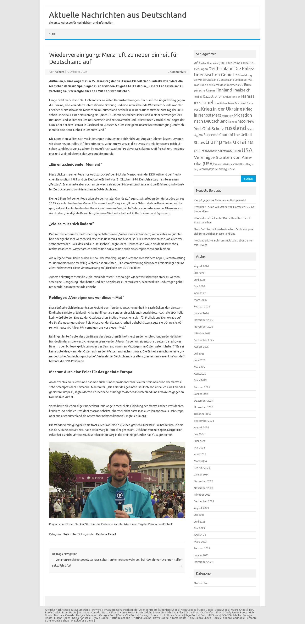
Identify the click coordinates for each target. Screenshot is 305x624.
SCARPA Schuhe (231, 615)
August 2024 (201, 427)
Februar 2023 (202, 548)
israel (207, 102)
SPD (201, 135)
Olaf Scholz (213, 128)
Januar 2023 (201, 555)
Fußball (198, 96)
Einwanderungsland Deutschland (214, 79)
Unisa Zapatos (81, 617)
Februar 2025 (202, 387)
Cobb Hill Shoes (210, 615)
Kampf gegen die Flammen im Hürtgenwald (220, 200)
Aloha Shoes (152, 612)
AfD (197, 63)
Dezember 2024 (203, 400)
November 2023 (203, 487)
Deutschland (221, 68)
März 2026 (200, 299)
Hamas (247, 96)
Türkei (227, 143)
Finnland (224, 90)
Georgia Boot (107, 615)
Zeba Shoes (192, 612)
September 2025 (204, 340)
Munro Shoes (239, 609)
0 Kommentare (177, 71)
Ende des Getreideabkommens (219, 85)
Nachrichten (70, 534)
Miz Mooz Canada (89, 612)
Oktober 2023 (202, 494)
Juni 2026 (199, 279)
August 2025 (201, 346)
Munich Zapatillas (172, 612)
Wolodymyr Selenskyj (213, 169)
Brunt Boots (69, 612)
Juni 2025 (199, 360)
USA (247, 150)
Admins (60, 71)
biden (203, 63)
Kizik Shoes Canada (172, 615)
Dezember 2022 (203, 561)
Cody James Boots (236, 612)
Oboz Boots (205, 609)
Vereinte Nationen (224, 164)
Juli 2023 (199, 514)
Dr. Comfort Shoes (211, 612)
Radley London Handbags (228, 617)
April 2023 (200, 534)
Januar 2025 (201, 393)
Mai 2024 (199, 447)
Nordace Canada (64, 615)
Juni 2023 (199, 521)
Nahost (232, 121)
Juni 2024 (199, 440)
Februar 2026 (202, 306)
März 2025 (200, 380)
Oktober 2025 (202, 333)
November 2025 (203, 326)
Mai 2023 (199, 528)
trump (213, 141)
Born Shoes (222, 609)
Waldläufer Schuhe (82, 620)
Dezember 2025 (203, 319)
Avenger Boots (148, 609)
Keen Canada (188, 609)
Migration (227, 115)
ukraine (243, 141)
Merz (216, 115)
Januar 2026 (201, 313)
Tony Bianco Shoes (199, 617)
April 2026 (200, 292)
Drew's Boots (100, 617)
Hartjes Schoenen (86, 615)
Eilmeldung (245, 75)
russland (235, 128)
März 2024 (200, 460)
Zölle (231, 169)
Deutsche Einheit (106, 534)
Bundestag (213, 63)
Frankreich (241, 90)
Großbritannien (231, 96)
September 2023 (204, 501)
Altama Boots (178, 617)
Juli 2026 (199, 272)
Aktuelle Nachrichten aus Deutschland (118, 14)
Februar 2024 (202, 467)
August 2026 (201, 266)
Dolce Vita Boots (127, 615)
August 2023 (201, 508)
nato (241, 121)
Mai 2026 (199, 286)
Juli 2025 (199, 353)
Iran (197, 103)
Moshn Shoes (62, 617)
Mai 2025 (199, 367)
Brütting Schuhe (141, 617)
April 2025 (200, 373)
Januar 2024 (201, 474)
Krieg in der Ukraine (221, 108)
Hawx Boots (160, 617)
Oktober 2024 (202, 413)
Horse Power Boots (131, 612)
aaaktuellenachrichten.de (122, 609)
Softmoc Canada (120, 617)
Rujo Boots (192, 615)
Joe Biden (220, 103)
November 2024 (203, 407)
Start (53, 34)
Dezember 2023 (203, 481)
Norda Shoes (110, 612)
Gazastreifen (212, 96)
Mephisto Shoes (169, 609)
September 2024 (204, 420)
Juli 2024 (199, 434)
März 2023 (200, 541)
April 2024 (200, 454)
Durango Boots (149, 615)
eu (241, 84)
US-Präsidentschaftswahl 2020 (217, 151)
